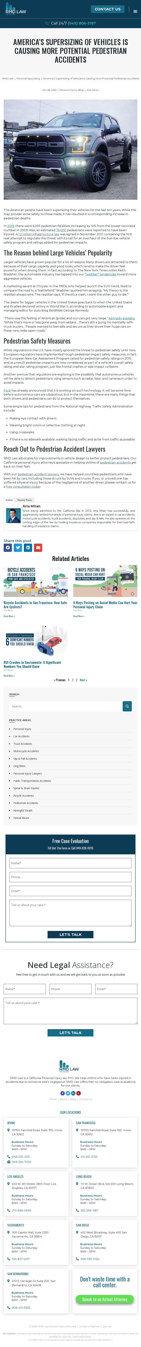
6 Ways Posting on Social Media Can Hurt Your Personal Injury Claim (105, 604)
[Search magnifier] (127, 706)
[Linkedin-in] (73, 1093)
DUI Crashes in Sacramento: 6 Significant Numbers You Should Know (32, 664)
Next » (83, 680)
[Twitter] (68, 1093)
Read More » (9, 616)
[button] (135, 11)
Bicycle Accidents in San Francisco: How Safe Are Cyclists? (35, 604)
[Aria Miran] (13, 525)
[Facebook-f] (62, 1093)
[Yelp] (78, 1093)
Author (9, 500)
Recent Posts (24, 500)
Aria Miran (31, 506)
